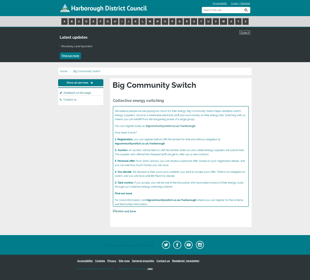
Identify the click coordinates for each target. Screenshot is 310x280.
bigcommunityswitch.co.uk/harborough (171, 126)
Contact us (70, 99)
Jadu (150, 268)
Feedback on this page (77, 92)
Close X (244, 32)
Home (63, 71)
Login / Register (240, 3)
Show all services (78, 82)
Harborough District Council (109, 8)
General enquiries (143, 260)
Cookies (100, 260)
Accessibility (219, 3)
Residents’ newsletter (185, 260)
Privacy (111, 260)
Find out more (70, 55)
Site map (124, 260)
